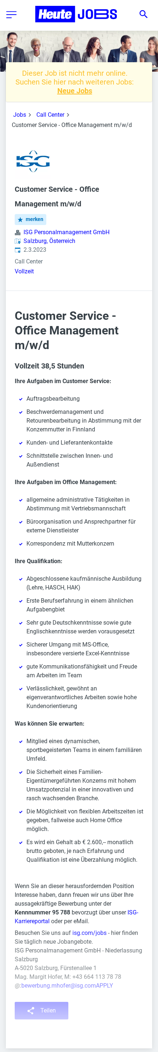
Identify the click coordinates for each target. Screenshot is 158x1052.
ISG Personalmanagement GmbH (66, 232)
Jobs (19, 114)
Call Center (50, 114)
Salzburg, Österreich (49, 240)
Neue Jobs (74, 90)
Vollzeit (24, 271)
